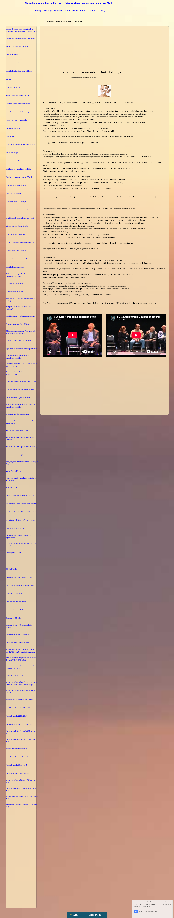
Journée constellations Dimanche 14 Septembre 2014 (21, 789)
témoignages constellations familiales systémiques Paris (22, 463)
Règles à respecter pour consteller (16, 120)
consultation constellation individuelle (18, 46)
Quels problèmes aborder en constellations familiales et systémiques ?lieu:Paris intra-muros (21, 30)
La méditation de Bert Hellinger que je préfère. (20, 218)
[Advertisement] (21, 866)
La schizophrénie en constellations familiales (20, 242)
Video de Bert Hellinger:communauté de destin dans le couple (21, 422)
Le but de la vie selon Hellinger (16, 202)
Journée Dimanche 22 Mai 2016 (16, 716)
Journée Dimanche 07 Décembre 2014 (18, 773)
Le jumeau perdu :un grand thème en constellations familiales (17, 357)
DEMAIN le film (11, 569)
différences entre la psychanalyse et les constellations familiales (18, 275)
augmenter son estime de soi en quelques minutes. (22, 349)
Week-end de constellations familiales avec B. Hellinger (20, 299)
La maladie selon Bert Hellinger (16, 234)
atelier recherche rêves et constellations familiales (21, 504)
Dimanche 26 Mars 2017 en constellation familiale (19, 626)
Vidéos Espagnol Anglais (14, 471)
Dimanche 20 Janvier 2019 (14, 610)
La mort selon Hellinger (13, 87)
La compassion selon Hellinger (16, 251)
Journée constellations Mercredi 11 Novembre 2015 (20, 740)
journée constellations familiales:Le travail (19, 700)
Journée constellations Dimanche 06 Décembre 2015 (21, 732)
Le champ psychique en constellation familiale (20, 144)
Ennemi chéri (10, 136)
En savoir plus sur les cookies (148, 911)
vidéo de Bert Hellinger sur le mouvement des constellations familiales (20, 406)
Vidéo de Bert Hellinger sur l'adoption (18, 398)
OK (136, 911)
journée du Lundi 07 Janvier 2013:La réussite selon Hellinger (20, 691)
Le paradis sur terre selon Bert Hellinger (19, 340)
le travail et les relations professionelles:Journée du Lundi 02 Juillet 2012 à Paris (21, 659)
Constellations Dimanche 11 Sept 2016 (18, 708)
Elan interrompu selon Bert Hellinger (17, 324)
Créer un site (95, 914)
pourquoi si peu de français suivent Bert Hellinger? (18, 308)
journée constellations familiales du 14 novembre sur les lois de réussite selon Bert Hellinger (21, 683)
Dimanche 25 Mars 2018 (14, 594)
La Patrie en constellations (14, 161)
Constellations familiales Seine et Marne (19, 71)
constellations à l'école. (13, 128)
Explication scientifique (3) (14, 455)
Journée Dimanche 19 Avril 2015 (16, 765)
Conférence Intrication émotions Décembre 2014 (21, 177)
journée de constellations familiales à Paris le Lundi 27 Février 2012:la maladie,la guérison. (20, 651)
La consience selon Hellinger (15, 283)
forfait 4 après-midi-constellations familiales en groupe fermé (21, 479)
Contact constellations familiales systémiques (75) (22, 38)
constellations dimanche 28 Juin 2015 (18, 757)
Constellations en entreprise (15, 267)
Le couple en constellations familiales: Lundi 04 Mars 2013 (21, 544)
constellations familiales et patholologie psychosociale (18, 536)
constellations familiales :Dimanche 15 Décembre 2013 (21, 806)
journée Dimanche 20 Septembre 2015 (18, 749)
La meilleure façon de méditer (15, 291)
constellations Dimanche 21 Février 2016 (19, 724)
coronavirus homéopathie (14, 561)
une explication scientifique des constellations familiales (20, 438)
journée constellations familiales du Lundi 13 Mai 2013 (22, 798)
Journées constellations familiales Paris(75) (20, 496)
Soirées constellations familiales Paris (18, 95)
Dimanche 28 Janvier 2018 (14, 675)
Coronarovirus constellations (15, 528)
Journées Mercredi (12, 55)
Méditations (9, 79)
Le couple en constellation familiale (17, 210)
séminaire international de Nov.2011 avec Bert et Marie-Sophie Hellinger (21, 365)
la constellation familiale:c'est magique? (18, 112)
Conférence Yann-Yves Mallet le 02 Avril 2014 (21, 512)
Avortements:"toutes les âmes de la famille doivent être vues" (19, 373)
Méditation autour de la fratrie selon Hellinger (20, 316)
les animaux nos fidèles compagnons (17, 414)
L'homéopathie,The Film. (14, 553)
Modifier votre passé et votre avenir (17, 430)
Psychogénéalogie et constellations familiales (20, 389)
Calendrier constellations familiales (17, 63)
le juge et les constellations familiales (17, 226)
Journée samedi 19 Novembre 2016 (17, 643)
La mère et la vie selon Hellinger (16, 185)
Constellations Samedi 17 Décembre (17, 634)
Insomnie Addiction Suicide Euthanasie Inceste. (21, 259)
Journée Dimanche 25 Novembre (16, 602)
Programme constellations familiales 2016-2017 (21, 585)
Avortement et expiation (13, 193)
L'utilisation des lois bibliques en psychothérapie (21, 381)
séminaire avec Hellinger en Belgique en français (21, 520)
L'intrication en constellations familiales (18, 169)
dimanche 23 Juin (11, 487)
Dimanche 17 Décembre (13, 618)
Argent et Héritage (12, 153)
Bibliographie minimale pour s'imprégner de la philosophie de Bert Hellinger (20, 332)
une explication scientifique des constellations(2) (21, 447)
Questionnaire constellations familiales (18, 104)
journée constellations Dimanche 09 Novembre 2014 (21, 781)
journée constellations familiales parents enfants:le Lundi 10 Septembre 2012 (22, 667)
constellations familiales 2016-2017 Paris (19, 577)
